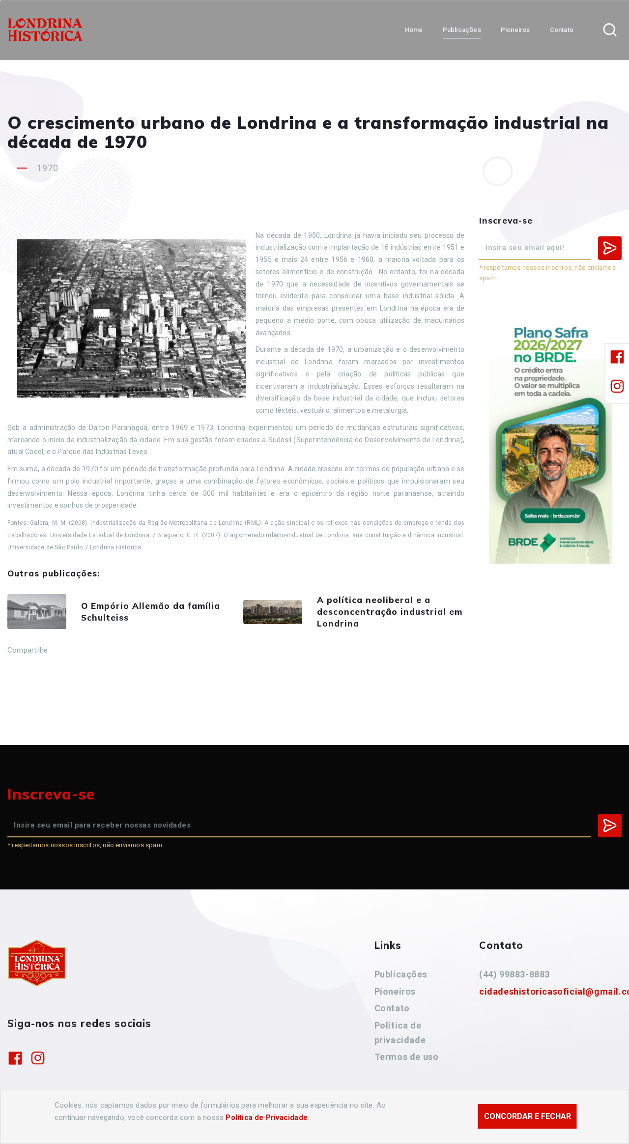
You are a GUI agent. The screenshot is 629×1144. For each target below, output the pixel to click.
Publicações (401, 974)
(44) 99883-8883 (514, 974)
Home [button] (414, 29)
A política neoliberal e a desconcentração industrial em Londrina (389, 612)
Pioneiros (395, 991)
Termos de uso (406, 1057)
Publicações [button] (462, 29)
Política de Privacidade (267, 1117)
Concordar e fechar (527, 1116)
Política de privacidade (400, 1032)
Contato (392, 1008)
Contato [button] (561, 29)
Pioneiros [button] (515, 29)
